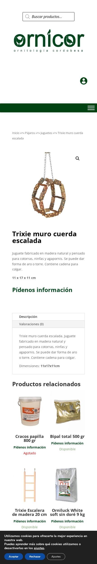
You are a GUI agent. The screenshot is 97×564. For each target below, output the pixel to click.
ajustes (39, 548)
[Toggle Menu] (91, 108)
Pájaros (30, 133)
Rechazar (35, 556)
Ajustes (56, 556)
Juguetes (46, 133)
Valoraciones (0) (31, 324)
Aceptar (13, 556)
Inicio (15, 133)
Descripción (28, 316)
